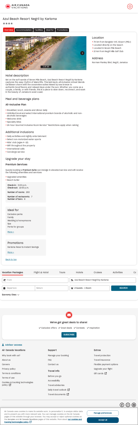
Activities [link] (118, 272)
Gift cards (99, 374)
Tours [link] (62, 272)
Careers (6, 365)
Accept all (103, 420)
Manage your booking (58, 356)
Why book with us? (11, 356)
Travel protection (102, 356)
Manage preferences (103, 413)
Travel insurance (102, 360)
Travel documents (57, 395)
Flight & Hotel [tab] (41, 272)
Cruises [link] (98, 272)
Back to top (11, 260)
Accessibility (54, 381)
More (10, 232)
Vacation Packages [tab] (12, 272)
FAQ (49, 360)
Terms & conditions (11, 373)
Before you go (55, 376)
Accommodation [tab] (24, 30)
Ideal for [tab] (50, 30)
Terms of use (8, 378)
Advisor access (13, 345)
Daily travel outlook (57, 390)
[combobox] (35, 280)
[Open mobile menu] (130, 6)
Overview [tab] (8, 30)
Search (124, 288)
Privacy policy (8, 369)
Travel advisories (56, 385)
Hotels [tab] (79, 272)
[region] (69, 416)
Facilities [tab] (39, 30)
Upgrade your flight (103, 369)
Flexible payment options (106, 365)
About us (6, 360)
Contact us (53, 365)
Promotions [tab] (62, 30)
